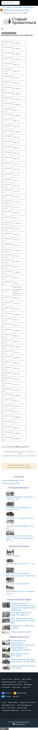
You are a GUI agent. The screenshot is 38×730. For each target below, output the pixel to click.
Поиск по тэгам (6, 679)
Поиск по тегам (26, 710)
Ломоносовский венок (8, 682)
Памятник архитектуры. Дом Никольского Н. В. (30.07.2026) (23, 660)
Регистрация (5, 687)
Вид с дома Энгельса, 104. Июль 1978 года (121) (21, 614)
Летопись (17, 679)
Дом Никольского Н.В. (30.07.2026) (20, 654)
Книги (3, 708)
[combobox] (10, 3)
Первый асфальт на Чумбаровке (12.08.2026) (21, 649)
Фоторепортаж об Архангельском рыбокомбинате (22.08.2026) (22, 642)
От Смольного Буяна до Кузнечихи (17, 584)
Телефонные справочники (10, 710)
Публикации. (28, 684)
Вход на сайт (16, 687)
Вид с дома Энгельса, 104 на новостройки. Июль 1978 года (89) (23, 620)
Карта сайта (11, 708)
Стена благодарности (24, 705)
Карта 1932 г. (22, 682)
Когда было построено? (9, 33)
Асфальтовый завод (13, 556)
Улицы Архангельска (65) (21, 632)
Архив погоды (22, 708)
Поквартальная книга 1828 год (11, 684)
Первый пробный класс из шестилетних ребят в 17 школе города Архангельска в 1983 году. (19, 538)
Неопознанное (13, 702)
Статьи (3, 702)
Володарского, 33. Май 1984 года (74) (22, 626)
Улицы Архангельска (8, 705)
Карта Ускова (26, 679)
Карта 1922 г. (26, 687)
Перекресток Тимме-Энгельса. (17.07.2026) (23, 667)
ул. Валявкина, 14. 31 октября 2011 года (19, 518)
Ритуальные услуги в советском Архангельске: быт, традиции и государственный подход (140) (23, 606)
